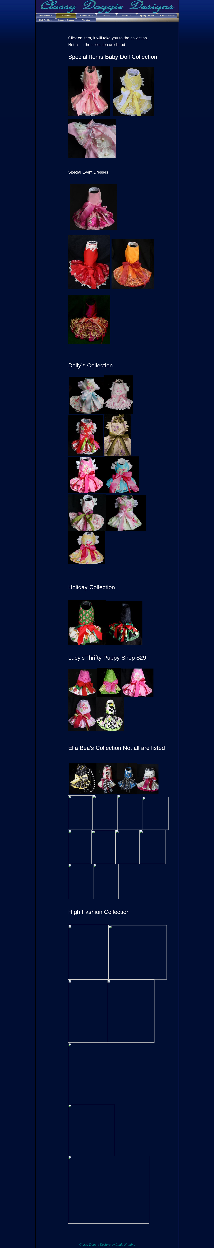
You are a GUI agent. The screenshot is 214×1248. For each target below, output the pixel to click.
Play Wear (86, 20)
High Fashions (45, 20)
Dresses (106, 16)
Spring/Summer (147, 16)
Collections (66, 16)
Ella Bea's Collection (126, 16)
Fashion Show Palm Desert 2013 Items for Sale (86, 16)
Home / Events (45, 16)
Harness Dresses (167, 16)
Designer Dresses (66, 20)
